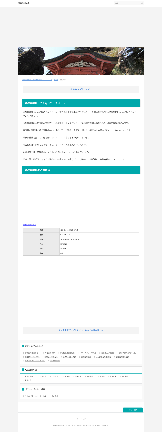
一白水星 (43, 376)
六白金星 (101, 376)
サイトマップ (81, 419)
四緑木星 (78, 376)
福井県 (56, 80)
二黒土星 (55, 376)
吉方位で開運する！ (32, 353)
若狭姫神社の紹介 (24, 3)
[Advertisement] (81, 28)
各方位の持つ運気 (122, 357)
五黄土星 (89, 376)
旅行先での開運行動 (67, 353)
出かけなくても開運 (103, 357)
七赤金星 (113, 376)
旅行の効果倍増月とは (127, 353)
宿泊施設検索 (55, 361)
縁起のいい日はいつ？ (81, 89)
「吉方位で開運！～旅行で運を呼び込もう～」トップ (37, 80)
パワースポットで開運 (88, 353)
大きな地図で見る (29, 225)
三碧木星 (66, 376)
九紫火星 (28, 380)
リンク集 (54, 396)
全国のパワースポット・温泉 (35, 396)
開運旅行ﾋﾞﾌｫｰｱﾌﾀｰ (32, 357)
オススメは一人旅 (69, 357)
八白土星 (124, 376)
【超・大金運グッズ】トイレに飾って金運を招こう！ (80, 330)
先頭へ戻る (133, 410)
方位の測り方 (50, 353)
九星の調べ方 (30, 376)
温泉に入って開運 (107, 353)
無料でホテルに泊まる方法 (35, 361)
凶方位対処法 (86, 357)
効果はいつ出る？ (51, 357)
